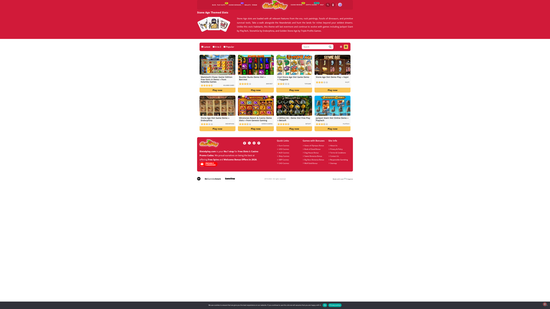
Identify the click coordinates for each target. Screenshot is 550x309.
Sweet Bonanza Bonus (313, 156)
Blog (214, 5)
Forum (254, 5)
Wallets (247, 5)
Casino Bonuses (236, 4)
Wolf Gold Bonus (311, 163)
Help (322, 5)
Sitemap (333, 163)
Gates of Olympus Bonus (314, 145)
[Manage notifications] (545, 304)
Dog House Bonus (311, 152)
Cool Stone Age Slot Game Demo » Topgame (293, 78)
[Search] (327, 5)
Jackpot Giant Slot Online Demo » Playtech (332, 119)
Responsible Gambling (339, 160)
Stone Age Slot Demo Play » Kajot (332, 77)
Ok (325, 305)
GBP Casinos (284, 160)
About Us (333, 145)
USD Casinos (284, 149)
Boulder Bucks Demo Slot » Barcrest (252, 78)
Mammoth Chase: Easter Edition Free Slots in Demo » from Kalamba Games (216, 79)
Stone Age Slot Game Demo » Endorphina (215, 119)
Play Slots (222, 4)
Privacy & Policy (336, 149)
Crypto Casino (312, 4)
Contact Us (334, 156)
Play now (217, 90)
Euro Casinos (284, 145)
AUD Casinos (284, 152)
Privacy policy (335, 305)
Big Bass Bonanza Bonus (314, 160)
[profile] (340, 5)
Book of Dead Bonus (312, 149)
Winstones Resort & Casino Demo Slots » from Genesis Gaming (255, 119)
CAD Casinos (284, 163)
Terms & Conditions (338, 152)
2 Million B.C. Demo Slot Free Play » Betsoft (293, 119)
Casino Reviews (298, 4)
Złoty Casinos (284, 156)
